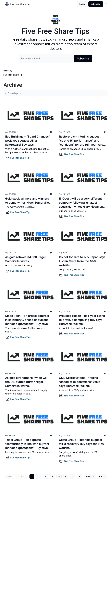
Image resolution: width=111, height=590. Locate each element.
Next (88, 476)
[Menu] (106, 3)
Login (82, 4)
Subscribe (95, 4)
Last (101, 476)
